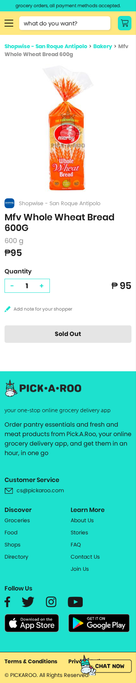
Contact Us (85, 557)
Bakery (102, 46)
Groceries (17, 520)
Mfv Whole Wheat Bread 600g (66, 50)
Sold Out (68, 334)
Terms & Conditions (31, 661)
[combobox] (64, 23)
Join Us (80, 569)
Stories (79, 532)
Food (11, 532)
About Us (82, 520)
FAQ (76, 544)
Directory (16, 557)
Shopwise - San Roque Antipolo (46, 46)
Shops (12, 544)
